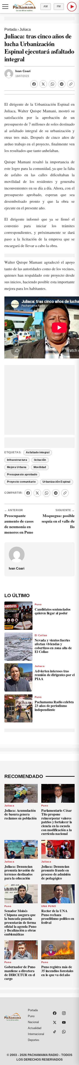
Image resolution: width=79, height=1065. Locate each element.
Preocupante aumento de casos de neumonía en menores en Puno (19, 524)
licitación (40, 460)
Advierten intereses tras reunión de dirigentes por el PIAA (55, 674)
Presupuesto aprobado (22, 474)
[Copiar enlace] (71, 84)
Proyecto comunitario (21, 481)
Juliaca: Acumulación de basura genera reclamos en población (20, 814)
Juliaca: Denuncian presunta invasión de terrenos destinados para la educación (19, 872)
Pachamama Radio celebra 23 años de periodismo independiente (54, 705)
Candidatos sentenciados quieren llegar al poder (52, 611)
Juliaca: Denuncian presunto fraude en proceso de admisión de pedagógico (56, 872)
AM (45, 6)
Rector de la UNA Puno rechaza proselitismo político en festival (57, 916)
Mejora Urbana (17, 467)
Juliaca (25, 29)
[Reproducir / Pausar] (72, 7)
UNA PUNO (48, 906)
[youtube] (63, 1022)
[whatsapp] (63, 1031)
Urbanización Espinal (56, 481)
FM (59, 6)
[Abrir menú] (5, 6)
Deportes (33, 1040)
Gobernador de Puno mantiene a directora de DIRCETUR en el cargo (19, 972)
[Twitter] (43, 84)
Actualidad (34, 1028)
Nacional (33, 1022)
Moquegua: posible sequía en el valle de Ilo (58, 521)
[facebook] (54, 1013)
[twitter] (54, 1022)
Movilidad (40, 467)
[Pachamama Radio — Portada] (24, 6)
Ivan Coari (23, 71)
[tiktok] (54, 1031)
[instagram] (63, 1013)
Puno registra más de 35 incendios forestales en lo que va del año (57, 970)
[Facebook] (34, 84)
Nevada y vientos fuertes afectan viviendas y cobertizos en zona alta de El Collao (53, 646)
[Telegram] (61, 84)
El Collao (41, 635)
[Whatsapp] (52, 84)
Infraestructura (17, 460)
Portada (10, 29)
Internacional (36, 1034)
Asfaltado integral (37, 452)
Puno (38, 604)
